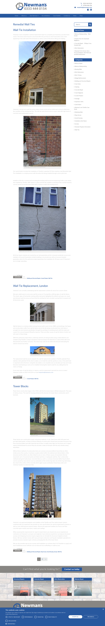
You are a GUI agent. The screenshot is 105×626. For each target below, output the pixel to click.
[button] (35, 624)
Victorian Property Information (82, 127)
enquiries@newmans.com (84, 7)
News (74, 15)
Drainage (77, 98)
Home (16, 15)
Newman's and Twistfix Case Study (81, 108)
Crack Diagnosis (79, 92)
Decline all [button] (91, 616)
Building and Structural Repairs (33, 278)
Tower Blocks (20, 386)
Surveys (55, 551)
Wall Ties (50, 278)
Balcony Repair (78, 63)
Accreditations (46, 15)
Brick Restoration (79, 48)
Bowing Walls (78, 69)
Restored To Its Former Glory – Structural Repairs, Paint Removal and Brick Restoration (82, 52)
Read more (15, 614)
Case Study (78, 84)
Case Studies (56, 15)
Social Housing (50, 551)
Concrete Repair (79, 90)
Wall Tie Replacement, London (30, 286)
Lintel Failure (78, 104)
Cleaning (77, 87)
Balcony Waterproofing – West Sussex (82, 35)
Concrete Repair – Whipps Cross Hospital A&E (82, 44)
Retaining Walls (79, 112)
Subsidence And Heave (81, 121)
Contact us (67, 15)
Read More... (17, 586)
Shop (81, 15)
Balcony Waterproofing (81, 66)
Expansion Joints (79, 101)
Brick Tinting (78, 75)
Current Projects (44, 278)
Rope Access (43, 551)
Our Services (34, 15)
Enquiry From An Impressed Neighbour (81, 39)
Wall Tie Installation (24, 30)
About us (24, 15)
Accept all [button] (75, 616)
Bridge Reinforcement (80, 78)
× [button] (103, 609)
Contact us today (71, 569)
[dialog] (52, 617)
